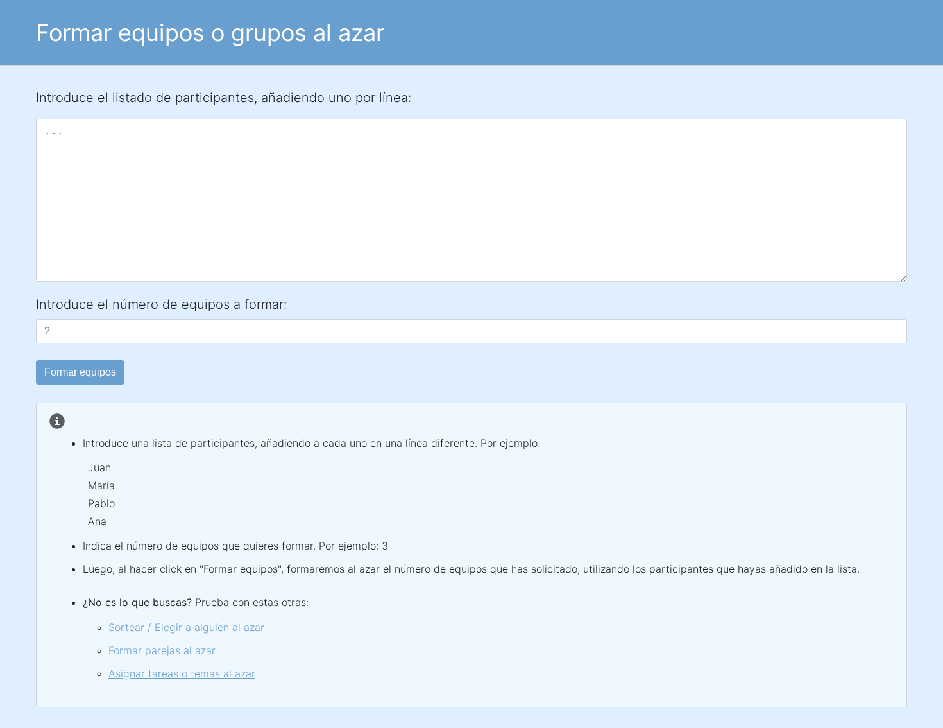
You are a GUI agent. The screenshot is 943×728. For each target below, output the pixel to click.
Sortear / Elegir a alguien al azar (186, 627)
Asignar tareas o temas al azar (181, 673)
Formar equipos (80, 372)
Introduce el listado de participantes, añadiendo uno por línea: (223, 97)
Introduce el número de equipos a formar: (161, 304)
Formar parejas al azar (162, 650)
